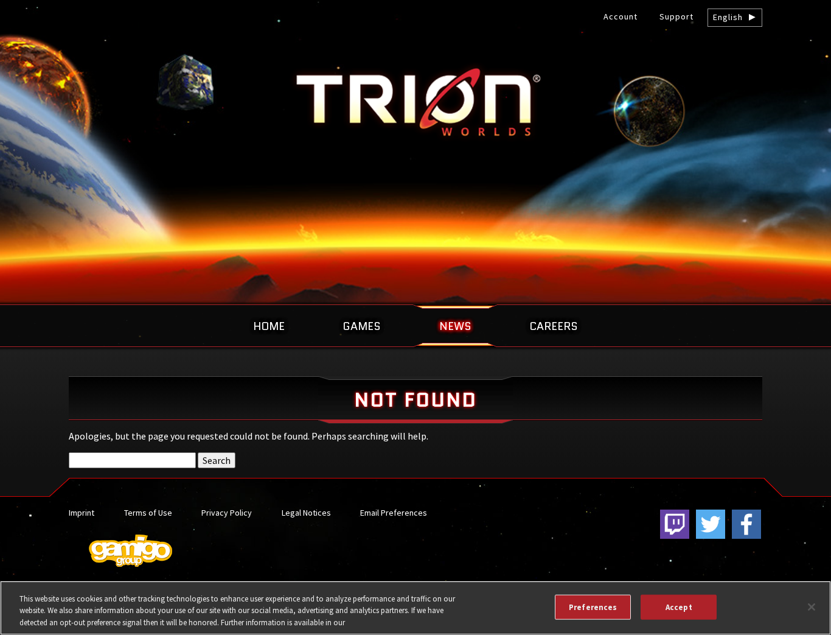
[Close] (811, 607)
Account (620, 16)
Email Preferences (393, 512)
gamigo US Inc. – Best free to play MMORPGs (415, 101)
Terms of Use (148, 512)
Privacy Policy (226, 512)
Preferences (593, 607)
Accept (679, 607)
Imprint (81, 512)
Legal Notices (306, 512)
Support (676, 16)
